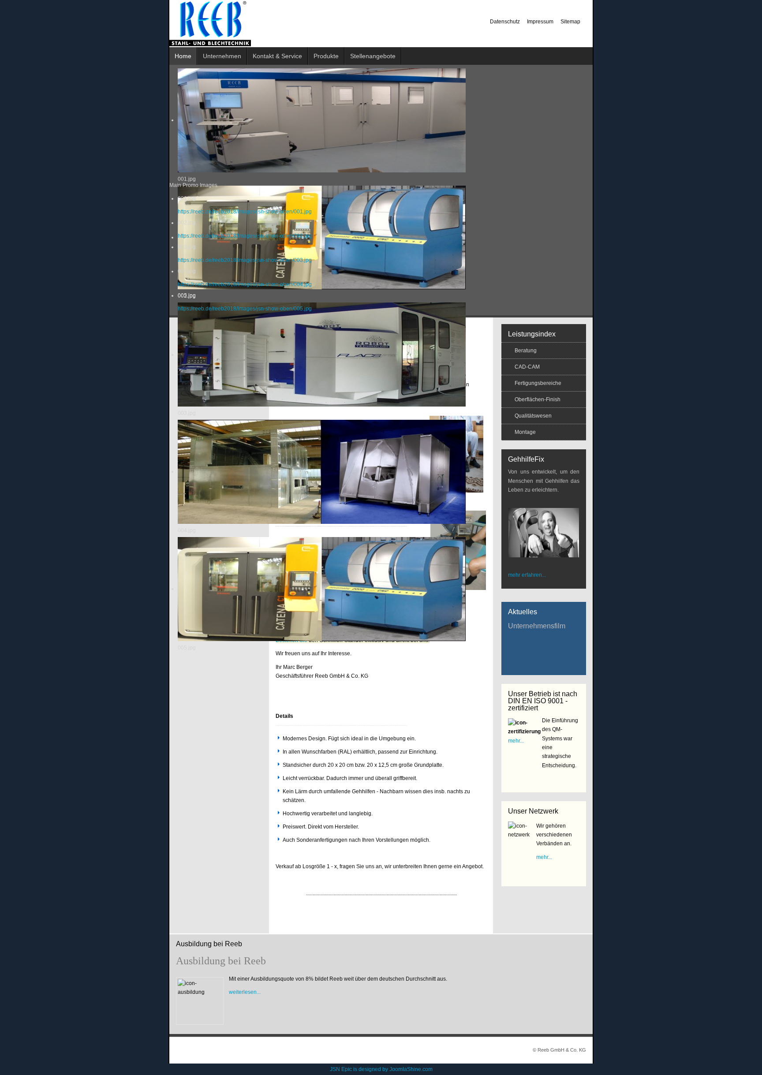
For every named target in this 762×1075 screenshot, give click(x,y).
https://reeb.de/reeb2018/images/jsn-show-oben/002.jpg (245, 236)
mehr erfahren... (527, 575)
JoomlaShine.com (411, 1069)
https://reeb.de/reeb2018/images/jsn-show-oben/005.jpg (245, 309)
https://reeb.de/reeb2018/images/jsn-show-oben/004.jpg (245, 284)
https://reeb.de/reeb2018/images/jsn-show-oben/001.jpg (245, 212)
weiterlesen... (245, 992)
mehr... (516, 741)
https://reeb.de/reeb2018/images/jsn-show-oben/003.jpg (245, 260)
